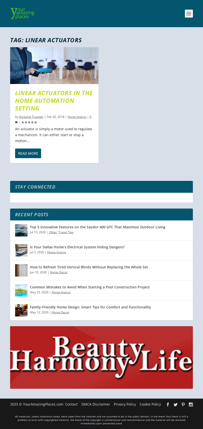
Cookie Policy (150, 404)
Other (53, 232)
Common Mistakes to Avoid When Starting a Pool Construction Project (90, 287)
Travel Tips (66, 232)
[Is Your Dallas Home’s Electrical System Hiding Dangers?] (21, 250)
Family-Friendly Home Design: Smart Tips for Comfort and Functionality (90, 307)
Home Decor (59, 272)
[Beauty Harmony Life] (101, 387)
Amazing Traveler (31, 117)
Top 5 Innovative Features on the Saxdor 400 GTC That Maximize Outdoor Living (97, 227)
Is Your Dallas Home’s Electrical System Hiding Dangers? (77, 247)
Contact (71, 404)
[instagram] (191, 405)
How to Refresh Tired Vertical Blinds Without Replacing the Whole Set (89, 267)
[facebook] (168, 405)
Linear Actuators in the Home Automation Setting (54, 100)
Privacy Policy (125, 404)
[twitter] (176, 405)
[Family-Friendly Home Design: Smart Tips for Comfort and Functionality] (21, 310)
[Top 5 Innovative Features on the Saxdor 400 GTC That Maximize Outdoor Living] (21, 230)
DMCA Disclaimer (95, 404)
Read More (28, 153)
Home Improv (77, 117)
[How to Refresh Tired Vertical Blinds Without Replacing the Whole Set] (21, 270)
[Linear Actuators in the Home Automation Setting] (54, 65)
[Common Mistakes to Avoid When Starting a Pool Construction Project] (21, 290)
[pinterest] (183, 405)
